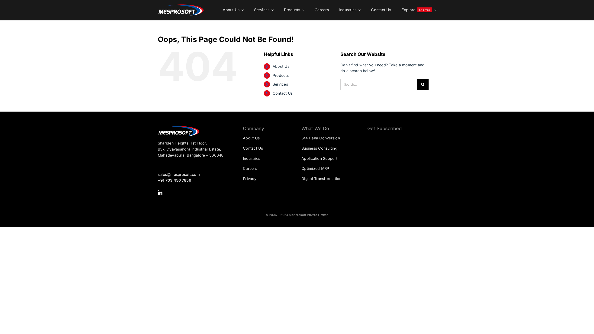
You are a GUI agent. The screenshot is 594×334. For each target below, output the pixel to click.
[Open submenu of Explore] (434, 10)
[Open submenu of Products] (302, 10)
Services (280, 84)
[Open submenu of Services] (271, 10)
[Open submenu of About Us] (241, 10)
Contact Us (283, 93)
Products (281, 75)
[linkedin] (160, 192)
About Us (281, 66)
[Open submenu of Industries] (358, 10)
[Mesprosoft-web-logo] (181, 5)
